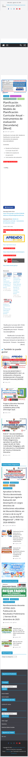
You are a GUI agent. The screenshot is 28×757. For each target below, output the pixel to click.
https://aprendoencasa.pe (9, 244)
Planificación (21, 98)
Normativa (12, 485)
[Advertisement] (14, 25)
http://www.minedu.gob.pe (10, 265)
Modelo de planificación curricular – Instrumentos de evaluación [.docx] (13, 221)
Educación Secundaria (16, 96)
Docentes (6, 485)
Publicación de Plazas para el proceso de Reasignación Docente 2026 (15, 5)
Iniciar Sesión (5, 693)
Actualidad (6, 96)
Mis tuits (4, 736)
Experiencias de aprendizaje (10, 98)
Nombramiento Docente (9, 602)
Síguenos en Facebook (9, 674)
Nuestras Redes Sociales (8, 727)
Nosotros (4, 724)
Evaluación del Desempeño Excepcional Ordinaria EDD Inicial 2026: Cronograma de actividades (19, 552)
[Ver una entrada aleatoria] (24, 45)
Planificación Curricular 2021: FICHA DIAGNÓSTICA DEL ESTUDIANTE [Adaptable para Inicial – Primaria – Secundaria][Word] (14, 328)
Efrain (13, 131)
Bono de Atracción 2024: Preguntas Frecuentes (17, 643)
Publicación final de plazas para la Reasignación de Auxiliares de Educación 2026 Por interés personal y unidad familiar (18, 536)
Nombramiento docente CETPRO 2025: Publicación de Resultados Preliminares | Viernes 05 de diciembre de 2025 (14, 612)
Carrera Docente (14, 482)
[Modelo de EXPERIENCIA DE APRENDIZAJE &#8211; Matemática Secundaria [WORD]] (7, 301)
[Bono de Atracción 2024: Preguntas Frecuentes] (7, 644)
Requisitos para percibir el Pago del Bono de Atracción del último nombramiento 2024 (18, 632)
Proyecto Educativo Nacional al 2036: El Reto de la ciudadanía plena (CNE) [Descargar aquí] (13, 406)
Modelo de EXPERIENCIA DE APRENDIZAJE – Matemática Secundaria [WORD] (7, 309)
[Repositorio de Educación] (3, 45)
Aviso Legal (5, 720)
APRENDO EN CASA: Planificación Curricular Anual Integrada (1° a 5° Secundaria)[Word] (7, 282)
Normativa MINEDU (8, 488)
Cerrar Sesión (5, 697)
